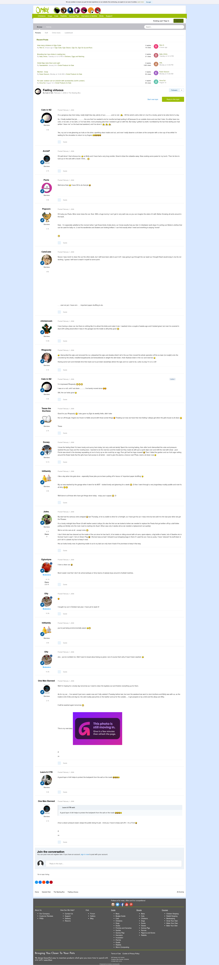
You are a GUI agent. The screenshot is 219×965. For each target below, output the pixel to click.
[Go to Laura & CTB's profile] (47, 780)
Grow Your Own (172, 921)
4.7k (47, 171)
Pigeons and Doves (148, 933)
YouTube (126, 904)
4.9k (47, 200)
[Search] (181, 27)
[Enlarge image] (97, 728)
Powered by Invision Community (110, 964)
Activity (48, 27)
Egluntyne (46, 559)
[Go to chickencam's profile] (47, 329)
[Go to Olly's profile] (47, 601)
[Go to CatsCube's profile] (47, 260)
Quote (65, 142)
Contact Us (69, 913)
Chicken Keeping (172, 913)
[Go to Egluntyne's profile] (47, 567)
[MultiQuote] (59, 142)
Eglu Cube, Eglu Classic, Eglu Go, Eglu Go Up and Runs (73, 48)
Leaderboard (69, 33)
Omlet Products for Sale (66, 65)
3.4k (47, 792)
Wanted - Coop (42, 72)
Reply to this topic (173, 99)
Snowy (46, 442)
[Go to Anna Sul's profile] (156, 81)
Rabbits (77, 10)
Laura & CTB (46, 772)
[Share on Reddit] (43, 882)
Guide (113, 910)
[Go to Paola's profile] (47, 188)
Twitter (117, 904)
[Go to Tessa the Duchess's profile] (47, 419)
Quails (118, 942)
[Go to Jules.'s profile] (47, 519)
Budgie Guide (120, 916)
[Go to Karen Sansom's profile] (156, 73)
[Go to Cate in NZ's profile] (38, 91)
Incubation (119, 937)
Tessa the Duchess (46, 409)
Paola (46, 179)
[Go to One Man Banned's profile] (47, 689)
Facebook (122, 904)
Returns (68, 921)
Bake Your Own (172, 925)
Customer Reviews (46, 916)
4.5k (47, 130)
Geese (143, 925)
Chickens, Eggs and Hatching (74, 56)
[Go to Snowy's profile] (47, 450)
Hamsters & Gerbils (89, 16)
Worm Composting (122, 947)
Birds (98, 10)
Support (109, 16)
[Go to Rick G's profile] (156, 46)
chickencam (46, 320)
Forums (38, 33)
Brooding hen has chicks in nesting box (51, 54)
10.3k (47, 613)
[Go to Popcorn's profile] (47, 217)
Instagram (113, 904)
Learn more (140, 2)
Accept (148, 2)
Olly (46, 593)
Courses (165, 910)
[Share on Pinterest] (51, 882)
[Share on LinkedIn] (47, 882)
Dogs (63, 10)
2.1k (47, 370)
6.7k (47, 531)
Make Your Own (172, 923)
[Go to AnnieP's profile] (47, 159)
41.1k (47, 579)
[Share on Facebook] (40, 882)
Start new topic (152, 99)
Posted (66, 110)
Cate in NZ (46, 109)
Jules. (46, 511)
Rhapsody (46, 349)
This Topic (173, 27)
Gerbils (118, 930)
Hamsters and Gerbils (91, 10)
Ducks (118, 925)
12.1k (47, 462)
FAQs (41, 918)
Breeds (139, 910)
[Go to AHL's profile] (156, 64)
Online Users (56, 33)
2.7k (47, 431)
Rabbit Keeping (171, 916)
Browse (39, 27)
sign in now (85, 854)
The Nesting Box (75, 93)
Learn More (48, 960)
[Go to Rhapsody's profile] (47, 358)
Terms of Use (116, 953)
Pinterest (131, 904)
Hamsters (119, 935)
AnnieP (46, 150)
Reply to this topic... (56, 863)
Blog (91, 918)
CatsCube (46, 251)
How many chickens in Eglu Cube (49, 45)
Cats (70, 10)
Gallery (92, 916)
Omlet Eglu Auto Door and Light (48, 63)
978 (47, 272)
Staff (46, 33)
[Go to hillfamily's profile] (47, 479)
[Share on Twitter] (36, 882)
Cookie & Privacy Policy (131, 953)
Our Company (44, 913)
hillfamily (46, 471)
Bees (117, 913)
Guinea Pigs (84, 10)
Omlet (43, 10)
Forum (92, 913)
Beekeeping (170, 918)
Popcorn (46, 208)
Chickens (57, 10)
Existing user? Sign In (161, 21)
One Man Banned (46, 680)
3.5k (47, 491)
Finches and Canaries (124, 928)
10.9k (47, 341)
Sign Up (178, 21)
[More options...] (180, 110)
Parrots (118, 940)
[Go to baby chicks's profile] (156, 55)
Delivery (68, 918)
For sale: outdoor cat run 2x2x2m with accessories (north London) (61, 80)
